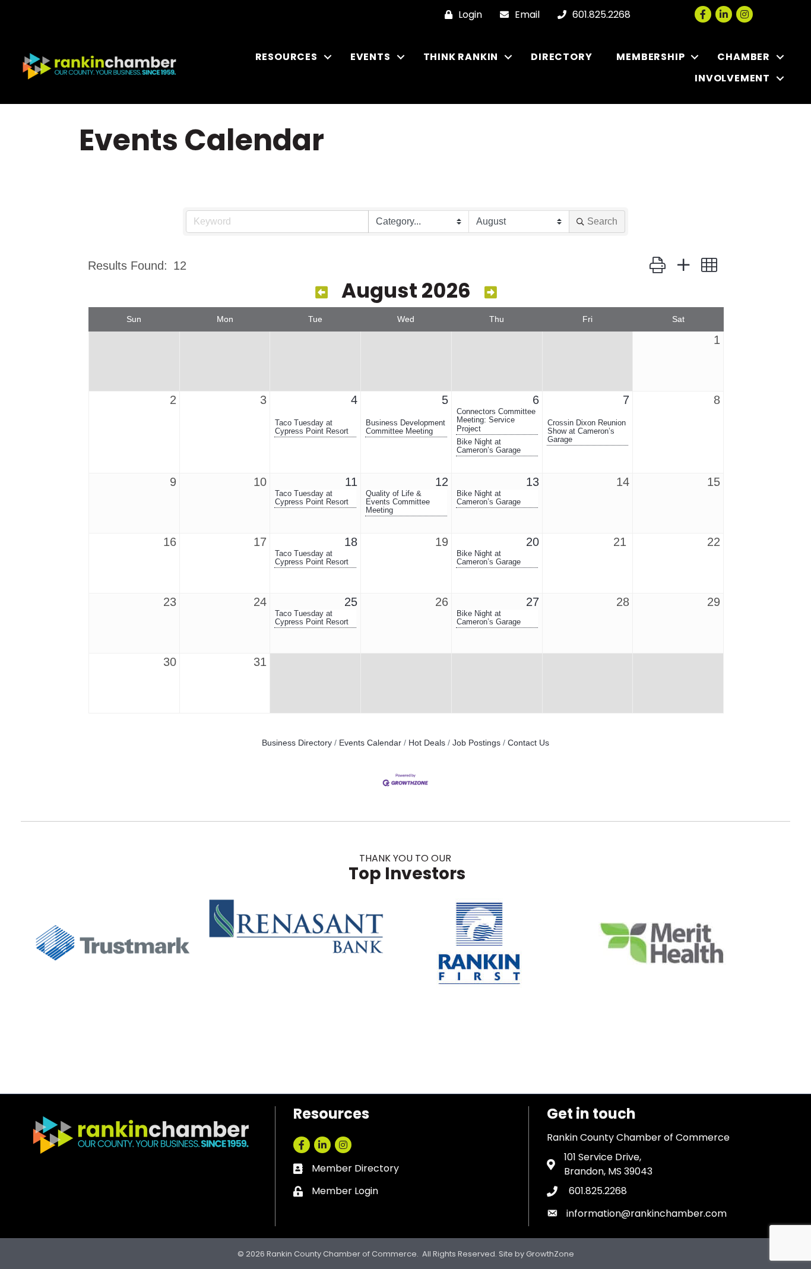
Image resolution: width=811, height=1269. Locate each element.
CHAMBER (743, 57)
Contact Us (528, 742)
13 (532, 481)
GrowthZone (550, 1253)
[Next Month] (490, 292)
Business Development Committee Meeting (405, 427)
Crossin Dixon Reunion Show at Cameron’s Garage (586, 431)
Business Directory (297, 742)
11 (351, 481)
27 (532, 601)
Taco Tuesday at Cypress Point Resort (312, 427)
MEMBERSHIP (650, 57)
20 (532, 541)
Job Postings (476, 742)
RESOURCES (286, 57)
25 (350, 601)
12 (441, 481)
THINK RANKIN (461, 57)
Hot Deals (426, 742)
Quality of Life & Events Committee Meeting (398, 502)
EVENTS (370, 57)
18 (350, 541)
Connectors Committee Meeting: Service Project (496, 420)
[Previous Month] (321, 292)
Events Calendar (370, 742)
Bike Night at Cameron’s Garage (489, 446)
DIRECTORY (561, 57)
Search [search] (602, 221)
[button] (657, 265)
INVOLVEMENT (732, 78)
